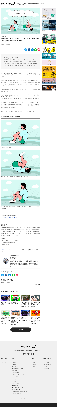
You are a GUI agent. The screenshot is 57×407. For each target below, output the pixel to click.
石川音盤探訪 (16, 372)
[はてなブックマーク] (32, 49)
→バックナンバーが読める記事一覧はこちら (11, 217)
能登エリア (35, 362)
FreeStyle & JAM (16, 389)
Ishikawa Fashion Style (18, 368)
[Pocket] (38, 49)
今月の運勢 (15, 376)
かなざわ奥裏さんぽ (17, 393)
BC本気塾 (7, 44)
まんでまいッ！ (16, 395)
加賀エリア (35, 366)
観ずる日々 (15, 364)
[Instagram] (24, 354)
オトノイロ (15, 385)
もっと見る (37, 284)
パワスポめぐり (16, 366)
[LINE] (35, 49)
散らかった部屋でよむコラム (19, 374)
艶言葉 (14, 379)
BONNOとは (46, 362)
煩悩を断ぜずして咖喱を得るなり (20, 391)
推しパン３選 (16, 383)
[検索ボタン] (55, 3)
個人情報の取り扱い (48, 364)
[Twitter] (25, 49)
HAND (14, 381)
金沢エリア (35, 364)
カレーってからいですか (18, 387)
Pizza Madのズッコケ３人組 (19, 398)
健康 (3, 44)
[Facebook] (29, 49)
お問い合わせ (46, 368)
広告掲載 (45, 366)
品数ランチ (15, 362)
